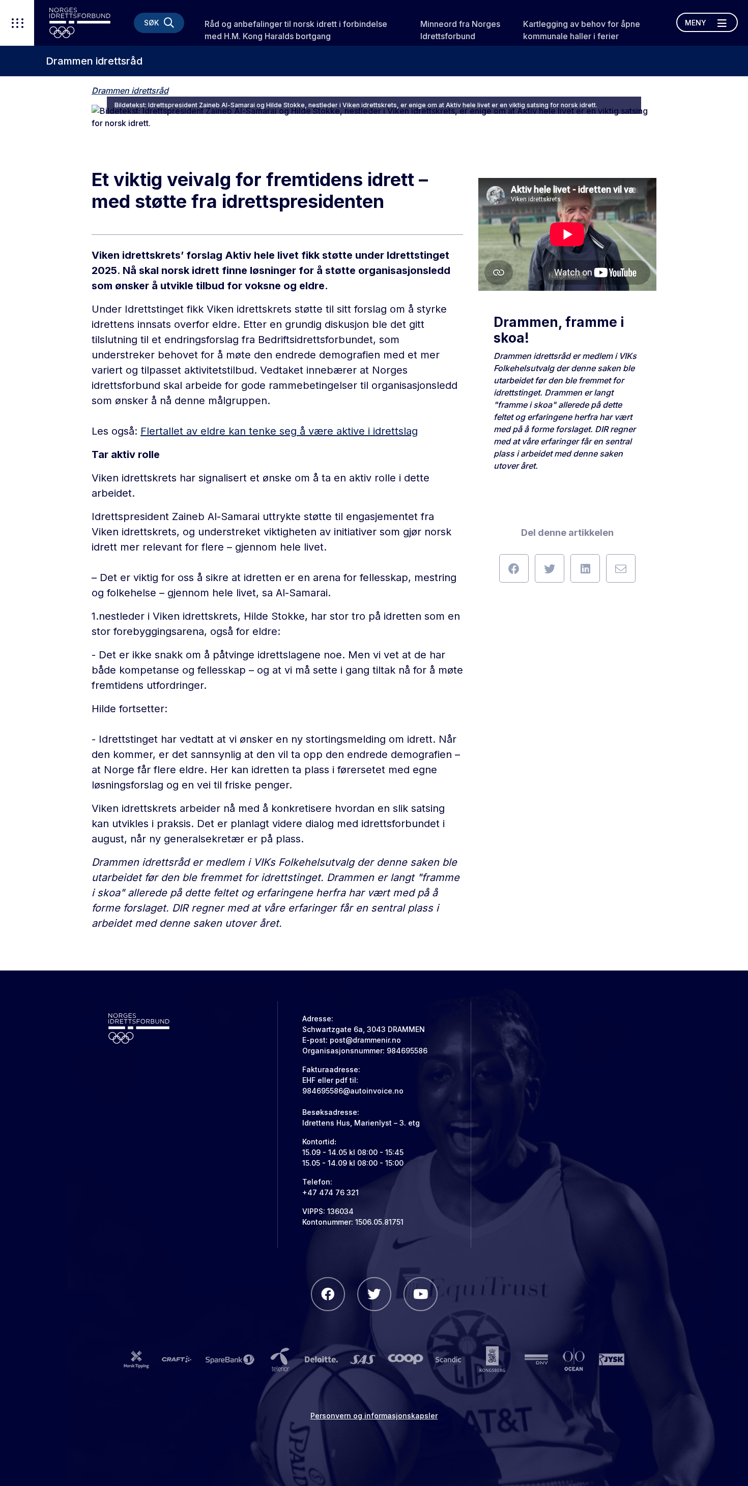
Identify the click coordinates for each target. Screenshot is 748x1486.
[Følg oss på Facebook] (328, 1294)
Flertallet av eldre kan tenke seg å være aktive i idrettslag (279, 431)
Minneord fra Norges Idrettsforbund (460, 30)
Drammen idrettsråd (94, 61)
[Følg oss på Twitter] (374, 1294)
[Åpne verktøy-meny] (17, 23)
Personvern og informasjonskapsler (374, 1415)
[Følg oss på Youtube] (421, 1294)
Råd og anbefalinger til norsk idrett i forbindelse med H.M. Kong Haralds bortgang (296, 30)
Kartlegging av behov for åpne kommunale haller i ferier (581, 30)
